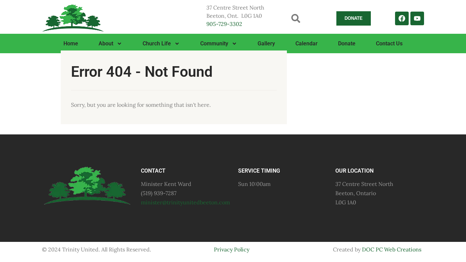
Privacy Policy (231, 249)
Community (214, 43)
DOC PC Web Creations (391, 249)
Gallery (266, 43)
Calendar (306, 43)
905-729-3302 (224, 23)
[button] (296, 18)
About (106, 43)
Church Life (157, 43)
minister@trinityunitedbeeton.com (185, 202)
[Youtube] (417, 18)
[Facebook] (402, 18)
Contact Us (389, 43)
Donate (346, 43)
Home (70, 43)
